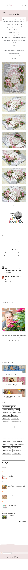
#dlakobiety (14, 415)
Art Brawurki (21, 19)
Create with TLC (6, 493)
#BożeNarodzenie (6, 406)
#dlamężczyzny (6, 418)
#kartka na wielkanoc (18, 441)
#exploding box (6, 421)
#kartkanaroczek (7, 453)
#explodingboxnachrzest (8, 427)
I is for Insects (11, 515)
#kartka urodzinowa (7, 444)
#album (13, 406)
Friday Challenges (12, 505)
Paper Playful (6, 503)
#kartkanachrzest (17, 450)
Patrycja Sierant (10, 276)
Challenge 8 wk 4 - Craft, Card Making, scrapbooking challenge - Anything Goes (17, 485)
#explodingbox (6, 424)
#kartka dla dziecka (7, 435)
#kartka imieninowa (19, 438)
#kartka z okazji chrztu (19, 444)
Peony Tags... (11, 495)
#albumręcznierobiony (8, 409)
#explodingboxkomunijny (16, 424)
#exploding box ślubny (16, 421)
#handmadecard (13, 238)
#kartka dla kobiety (18, 435)
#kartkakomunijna (7, 450)
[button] (19, 2)
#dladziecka (20, 412)
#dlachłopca (13, 412)
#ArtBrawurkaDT (8, 235)
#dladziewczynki (6, 415)
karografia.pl (17, 557)
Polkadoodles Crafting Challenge (11, 483)
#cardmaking (17, 235)
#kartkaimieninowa (16, 447)
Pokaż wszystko (22, 521)
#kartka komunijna (7, 441)
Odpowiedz (8, 272)
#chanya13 (5, 238)
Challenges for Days (7, 473)
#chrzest (17, 409)
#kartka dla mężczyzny (8, 438)
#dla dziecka (5, 412)
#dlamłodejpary (15, 418)
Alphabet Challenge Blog (9, 513)
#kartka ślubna (6, 447)
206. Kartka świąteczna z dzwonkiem (14, 255)
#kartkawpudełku (16, 453)
